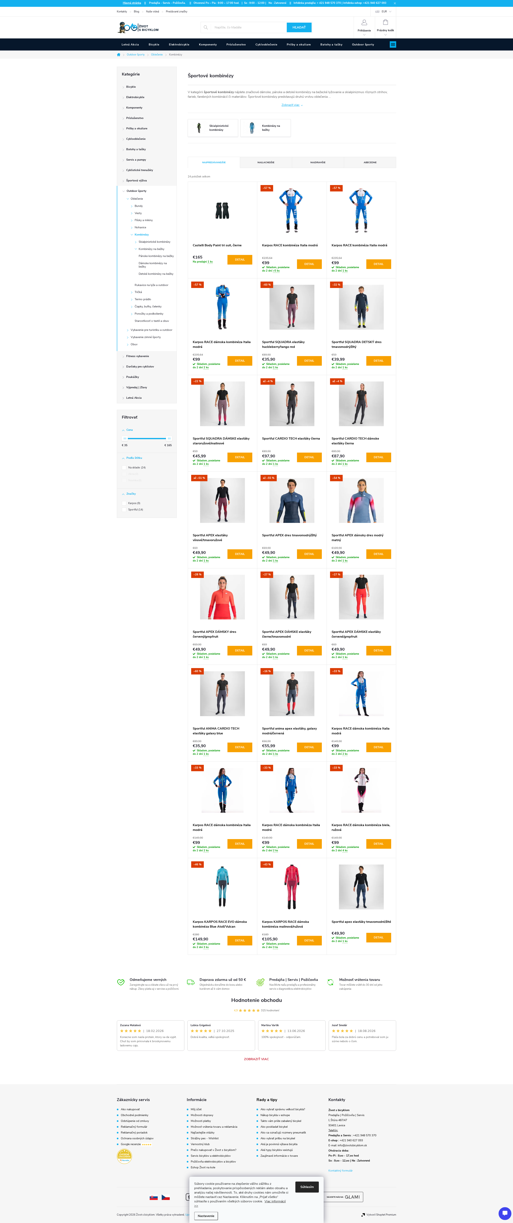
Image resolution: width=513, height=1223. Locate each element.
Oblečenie (137, 199)
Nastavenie (206, 1216)
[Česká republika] (166, 1197)
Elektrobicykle (135, 97)
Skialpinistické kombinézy (154, 242)
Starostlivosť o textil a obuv (152, 321)
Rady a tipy (266, 1099)
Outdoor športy (136, 191)
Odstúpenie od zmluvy (135, 1121)
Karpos (133, 503)
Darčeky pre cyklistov (140, 366)
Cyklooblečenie (135, 139)
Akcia (132, 474)
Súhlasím (307, 1187)
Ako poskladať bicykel (274, 1126)
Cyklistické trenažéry (139, 170)
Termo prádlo (143, 299)
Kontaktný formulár (340, 1171)
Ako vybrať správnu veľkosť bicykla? (283, 1109)
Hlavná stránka (132, 3)
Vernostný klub (200, 1144)
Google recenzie (131, 1144)
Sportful (135, 509)
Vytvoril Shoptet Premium (381, 1215)
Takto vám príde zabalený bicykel (281, 1121)
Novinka (134, 480)
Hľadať (299, 27)
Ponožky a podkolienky (149, 314)
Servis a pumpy (136, 160)
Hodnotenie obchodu (256, 1000)
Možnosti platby (201, 1121)
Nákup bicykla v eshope (275, 1115)
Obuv (134, 344)
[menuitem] (130, 44)
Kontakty (122, 11)
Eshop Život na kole (203, 1167)
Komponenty (134, 108)
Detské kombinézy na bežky (156, 274)
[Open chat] (505, 1213)
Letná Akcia (134, 398)
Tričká (138, 292)
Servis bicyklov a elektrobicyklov (211, 1156)
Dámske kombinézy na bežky (153, 265)
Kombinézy (142, 235)
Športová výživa (136, 180)
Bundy (139, 206)
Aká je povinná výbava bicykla (279, 1144)
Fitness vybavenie (137, 356)
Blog (136, 11)
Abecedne (370, 162)
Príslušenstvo (134, 118)
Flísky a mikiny (144, 220)
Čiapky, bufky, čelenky (148, 306)
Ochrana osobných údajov (137, 1138)
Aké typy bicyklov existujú (277, 1150)
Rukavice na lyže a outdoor (151, 285)
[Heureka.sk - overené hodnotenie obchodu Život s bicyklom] (124, 1156)
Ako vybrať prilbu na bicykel (278, 1138)
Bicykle (131, 87)
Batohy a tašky (136, 149)
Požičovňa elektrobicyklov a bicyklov (213, 1161)
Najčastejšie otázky (202, 1132)
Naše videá (152, 11)
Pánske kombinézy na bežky (156, 256)
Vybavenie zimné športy (146, 337)
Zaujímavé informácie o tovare (279, 1156)
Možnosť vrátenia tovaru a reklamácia (214, 1126)
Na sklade (136, 467)
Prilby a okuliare (136, 128)
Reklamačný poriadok (134, 1132)
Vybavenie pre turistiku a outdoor (151, 330)
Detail (240, 260)
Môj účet (196, 1109)
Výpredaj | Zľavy (136, 387)
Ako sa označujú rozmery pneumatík (283, 1132)
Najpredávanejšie (214, 162)
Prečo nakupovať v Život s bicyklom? (213, 1150)
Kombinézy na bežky (151, 249)
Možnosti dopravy (202, 1115)
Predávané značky (176, 11)
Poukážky (132, 377)
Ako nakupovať (130, 1109)
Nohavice (140, 227)
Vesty (138, 213)
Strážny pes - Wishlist (205, 1138)
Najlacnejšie (266, 162)
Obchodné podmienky (134, 1115)
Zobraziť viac (291, 105)
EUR (384, 11)
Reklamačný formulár (134, 1126)
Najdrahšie (317, 162)
